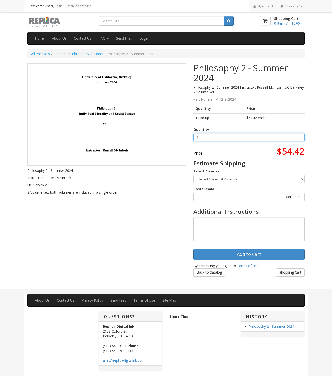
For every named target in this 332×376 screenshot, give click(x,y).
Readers (60, 53)
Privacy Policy (92, 300)
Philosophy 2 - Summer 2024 (271, 326)
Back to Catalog (209, 272)
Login (58, 6)
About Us (59, 38)
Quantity (201, 129)
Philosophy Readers (87, 53)
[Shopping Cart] (265, 20)
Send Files (124, 38)
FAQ (102, 38)
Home (40, 38)
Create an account (78, 6)
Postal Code (203, 189)
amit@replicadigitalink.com (124, 360)
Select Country (206, 171)
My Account (265, 6)
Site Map (169, 300)
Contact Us (82, 38)
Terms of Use (248, 265)
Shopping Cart (294, 6)
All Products (40, 53)
